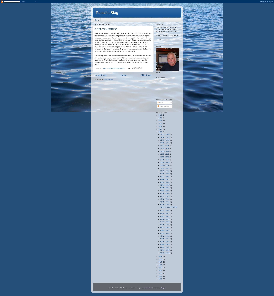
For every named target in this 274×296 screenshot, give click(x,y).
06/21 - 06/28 (165, 211)
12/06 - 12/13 (165, 143)
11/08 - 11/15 (164, 154)
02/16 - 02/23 (165, 242)
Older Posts (146, 75)
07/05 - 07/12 (165, 202)
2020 (160, 132)
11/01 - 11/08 (164, 157)
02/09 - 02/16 (165, 244)
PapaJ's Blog (107, 12)
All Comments (164, 106)
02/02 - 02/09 (165, 247)
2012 (160, 276)
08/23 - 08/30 (165, 182)
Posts (161, 102)
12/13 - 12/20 (165, 140)
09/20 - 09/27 (165, 174)
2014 (160, 270)
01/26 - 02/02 (165, 250)
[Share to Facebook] (139, 68)
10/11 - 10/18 (165, 165)
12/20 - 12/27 (165, 137)
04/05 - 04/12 (165, 230)
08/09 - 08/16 (165, 188)
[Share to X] (137, 68)
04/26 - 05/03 (165, 222)
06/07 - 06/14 (165, 216)
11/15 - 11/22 (164, 151)
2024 (160, 121)
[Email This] (133, 68)
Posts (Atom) (108, 79)
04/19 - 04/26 (165, 225)
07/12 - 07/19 (165, 199)
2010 (160, 279)
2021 (160, 129)
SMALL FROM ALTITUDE (106, 29)
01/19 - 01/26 (165, 253)
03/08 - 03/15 (165, 239)
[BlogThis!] (135, 68)
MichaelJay (147, 288)
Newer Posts (100, 75)
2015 (160, 268)
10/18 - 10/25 (165, 162)
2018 (160, 259)
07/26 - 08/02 (165, 193)
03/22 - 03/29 (165, 236)
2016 (160, 265)
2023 (160, 123)
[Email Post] (129, 68)
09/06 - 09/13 (165, 179)
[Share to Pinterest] (141, 68)
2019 (160, 256)
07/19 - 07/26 (165, 196)
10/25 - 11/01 (165, 160)
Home (97, 20)
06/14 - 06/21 (165, 213)
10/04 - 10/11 (165, 168)
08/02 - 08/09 (165, 191)
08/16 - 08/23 (165, 185)
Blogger (163, 288)
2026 (160, 115)
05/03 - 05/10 (165, 219)
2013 (160, 273)
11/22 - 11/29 (164, 148)
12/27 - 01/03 (165, 134)
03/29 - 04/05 (165, 233)
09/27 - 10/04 (165, 171)
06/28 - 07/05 (165, 205)
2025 (160, 118)
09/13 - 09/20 (165, 176)
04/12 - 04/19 (165, 227)
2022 (160, 126)
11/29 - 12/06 (165, 146)
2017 (160, 262)
